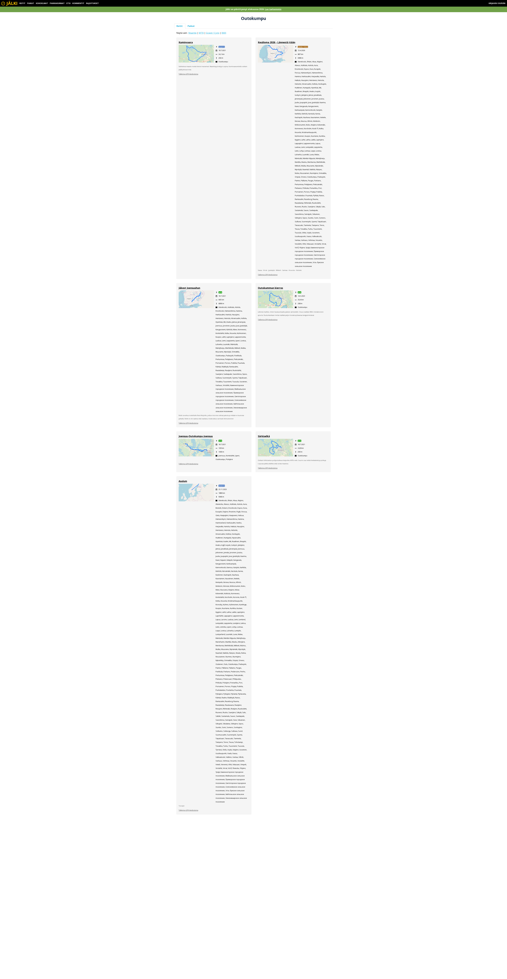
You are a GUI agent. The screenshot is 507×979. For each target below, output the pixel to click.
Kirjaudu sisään (497, 3)
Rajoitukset (92, 3)
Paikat (30, 3)
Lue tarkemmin (273, 9)
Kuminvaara (186, 42)
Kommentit (78, 3)
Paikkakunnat (57, 3)
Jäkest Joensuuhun (189, 287)
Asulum (183, 481)
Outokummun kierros (270, 287)
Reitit (22, 3)
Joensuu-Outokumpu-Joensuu (196, 436)
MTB (201, 32)
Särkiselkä (264, 436)
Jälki (11, 3)
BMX (224, 32)
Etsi (68, 3)
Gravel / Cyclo (212, 32)
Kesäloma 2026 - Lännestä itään (276, 42)
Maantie (192, 32)
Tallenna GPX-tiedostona (188, 74)
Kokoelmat (42, 3)
